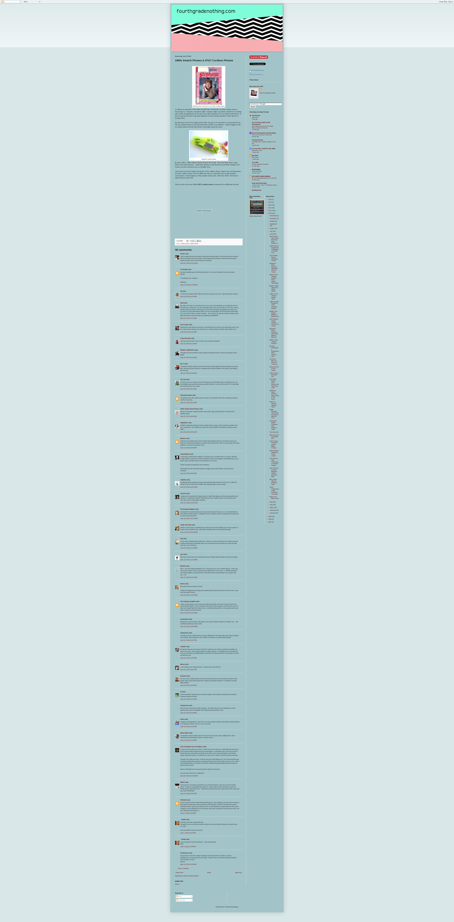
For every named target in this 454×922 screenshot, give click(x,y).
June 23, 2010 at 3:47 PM (188, 699)
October (272, 221)
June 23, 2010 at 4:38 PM (188, 713)
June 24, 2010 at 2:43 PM (188, 793)
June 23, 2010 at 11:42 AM (188, 577)
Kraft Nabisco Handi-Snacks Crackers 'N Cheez (274, 322)
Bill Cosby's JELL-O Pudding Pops (273, 482)
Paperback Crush (257, 150)
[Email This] (191, 241)
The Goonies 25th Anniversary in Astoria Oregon (274, 462)
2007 (270, 522)
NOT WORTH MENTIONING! (261, 176)
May (271, 502)
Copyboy (183, 480)
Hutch (182, 719)
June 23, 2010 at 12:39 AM (188, 285)
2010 (270, 213)
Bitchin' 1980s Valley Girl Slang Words (274, 288)
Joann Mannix (185, 454)
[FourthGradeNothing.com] (250, 72)
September (273, 224)
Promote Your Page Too (256, 74)
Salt (181, 538)
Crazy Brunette (185, 338)
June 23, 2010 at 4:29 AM (188, 373)
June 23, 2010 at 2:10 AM (188, 344)
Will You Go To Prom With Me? (274, 436)
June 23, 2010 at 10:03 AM (188, 487)
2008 (270, 519)
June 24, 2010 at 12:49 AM (188, 776)
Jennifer (183, 646)
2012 (270, 208)
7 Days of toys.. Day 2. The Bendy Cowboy (264, 185)
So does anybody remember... (260, 164)
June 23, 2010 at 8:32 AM (188, 416)
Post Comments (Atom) (191, 876)
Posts (180, 896)
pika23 (182, 782)
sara (181, 554)
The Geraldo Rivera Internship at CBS (274, 258)
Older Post (238, 872)
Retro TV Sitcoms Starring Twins (273, 404)
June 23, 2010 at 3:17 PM (188, 669)
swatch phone (194, 243)
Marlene (183, 566)
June (271, 234)
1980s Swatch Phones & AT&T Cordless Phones (274, 305)
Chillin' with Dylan (257, 171)
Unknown (183, 800)
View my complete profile (267, 93)
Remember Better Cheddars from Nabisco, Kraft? (274, 425)
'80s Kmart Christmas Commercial (262, 135)
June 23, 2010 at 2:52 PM (188, 658)
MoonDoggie (256, 169)
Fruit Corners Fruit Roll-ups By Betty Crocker (274, 444)
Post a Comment (183, 868)
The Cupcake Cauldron (188, 601)
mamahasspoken (186, 395)
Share (177, 884)
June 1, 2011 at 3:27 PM (188, 833)
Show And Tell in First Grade (274, 368)
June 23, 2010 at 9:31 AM (188, 432)
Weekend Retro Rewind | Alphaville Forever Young (274, 268)
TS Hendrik (184, 269)
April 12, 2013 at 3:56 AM (188, 864)
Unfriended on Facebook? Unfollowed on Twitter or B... (274, 249)
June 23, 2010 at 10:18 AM (188, 532)
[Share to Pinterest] (200, 241)
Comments (181, 900)
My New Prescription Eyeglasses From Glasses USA (274, 351)
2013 (270, 205)
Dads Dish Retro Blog (259, 183)
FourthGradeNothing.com (256, 70)
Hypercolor (255, 117)
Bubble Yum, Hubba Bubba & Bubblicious (274, 313)
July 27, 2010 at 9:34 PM (188, 813)
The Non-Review (257, 140)
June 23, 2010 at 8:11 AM (188, 389)
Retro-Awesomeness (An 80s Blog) (264, 133)
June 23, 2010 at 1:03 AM (188, 296)
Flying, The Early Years (274, 497)
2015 (270, 202)
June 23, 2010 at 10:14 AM (188, 518)
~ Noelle (183, 819)
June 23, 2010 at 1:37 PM (188, 640)
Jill (181, 291)
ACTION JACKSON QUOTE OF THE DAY (264, 178)
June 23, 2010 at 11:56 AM (188, 613)
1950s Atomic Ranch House (189, 409)
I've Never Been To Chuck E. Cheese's (273, 361)
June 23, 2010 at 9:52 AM (188, 473)
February (273, 510)
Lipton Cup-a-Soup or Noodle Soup (274, 296)
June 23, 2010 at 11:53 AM (188, 595)
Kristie (182, 254)
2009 (270, 516)
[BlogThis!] (193, 241)
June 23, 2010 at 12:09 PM (188, 626)
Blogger (235, 907)
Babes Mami (184, 733)
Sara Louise (184, 324)
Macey (182, 664)
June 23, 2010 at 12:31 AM (188, 263)
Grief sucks (255, 157)
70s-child (255, 162)
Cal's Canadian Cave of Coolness (191, 747)
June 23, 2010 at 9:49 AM (188, 448)
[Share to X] (195, 241)
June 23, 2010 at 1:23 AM (188, 332)
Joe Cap (183, 379)
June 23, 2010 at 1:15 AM (188, 318)
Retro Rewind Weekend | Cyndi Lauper (274, 453)
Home (209, 872)
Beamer (183, 438)
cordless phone (184, 243)
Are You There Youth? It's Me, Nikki (263, 148)
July (271, 231)
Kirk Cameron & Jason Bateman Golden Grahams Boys (274, 472)
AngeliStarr (184, 423)
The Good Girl (274, 432)
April (181, 303)
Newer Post (179, 872)
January (272, 513)
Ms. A (182, 364)
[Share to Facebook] (198, 241)
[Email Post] (187, 240)
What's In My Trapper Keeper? (274, 341)
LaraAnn (183, 493)
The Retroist (256, 115)
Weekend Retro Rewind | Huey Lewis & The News (274, 395)
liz (181, 692)
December (273, 216)
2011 (270, 210)
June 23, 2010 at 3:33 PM (188, 685)
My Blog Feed (256, 190)
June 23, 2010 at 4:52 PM (188, 726)
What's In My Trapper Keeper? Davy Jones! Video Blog (274, 279)
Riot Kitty (255, 155)
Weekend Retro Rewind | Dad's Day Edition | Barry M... (274, 333)
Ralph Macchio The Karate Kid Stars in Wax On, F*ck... (274, 414)
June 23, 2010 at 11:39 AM (188, 560)
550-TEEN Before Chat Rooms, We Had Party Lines (274, 383)
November (273, 218)
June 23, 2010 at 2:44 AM (188, 357)
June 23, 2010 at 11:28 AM (188, 548)
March (272, 507)
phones (182, 861)
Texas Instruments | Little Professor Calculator (274, 490)
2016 (270, 199)
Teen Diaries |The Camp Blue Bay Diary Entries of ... (274, 240)
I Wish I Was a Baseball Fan (274, 374)
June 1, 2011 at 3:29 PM (188, 846)
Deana (182, 584)
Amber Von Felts (185, 525)
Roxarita (183, 676)
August (272, 228)
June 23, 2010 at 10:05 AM (188, 503)
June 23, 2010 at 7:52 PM (188, 740)
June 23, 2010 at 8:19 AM (188, 402)
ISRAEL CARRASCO (187, 350)
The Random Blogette (187, 509)
